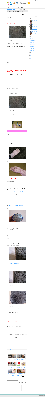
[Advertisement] (17, 55)
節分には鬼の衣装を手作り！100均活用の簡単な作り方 (14, 367)
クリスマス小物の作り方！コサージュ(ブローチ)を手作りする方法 (34, 34)
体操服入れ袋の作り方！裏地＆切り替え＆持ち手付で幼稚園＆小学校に (33, 44)
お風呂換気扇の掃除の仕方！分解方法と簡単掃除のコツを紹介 (33, 38)
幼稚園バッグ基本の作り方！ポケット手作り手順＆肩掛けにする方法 (34, 23)
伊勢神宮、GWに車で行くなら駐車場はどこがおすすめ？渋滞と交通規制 (34, 31)
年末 (9, 349)
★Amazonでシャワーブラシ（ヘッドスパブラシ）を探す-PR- (16, 191)
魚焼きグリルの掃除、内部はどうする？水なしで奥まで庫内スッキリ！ (34, 27)
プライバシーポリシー (18, 7)
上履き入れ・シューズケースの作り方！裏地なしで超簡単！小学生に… (33, 48)
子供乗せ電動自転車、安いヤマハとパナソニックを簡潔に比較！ (33, 42)
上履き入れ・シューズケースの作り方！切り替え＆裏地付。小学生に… (33, 50)
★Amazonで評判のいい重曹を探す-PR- (13, 263)
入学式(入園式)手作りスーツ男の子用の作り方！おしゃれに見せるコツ (34, 20)
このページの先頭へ (42, 395)
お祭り (30, 55)
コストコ (30, 56)
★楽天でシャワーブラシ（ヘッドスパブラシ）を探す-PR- (15, 205)
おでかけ (30, 54)
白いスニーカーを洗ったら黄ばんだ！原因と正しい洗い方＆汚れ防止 (34, 29)
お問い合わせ (9, 7)
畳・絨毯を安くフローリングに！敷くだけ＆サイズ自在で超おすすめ (33, 40)
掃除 (10, 349)
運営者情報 (22, 7)
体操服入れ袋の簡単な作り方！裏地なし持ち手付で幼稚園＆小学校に (33, 46)
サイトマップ (13, 7)
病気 (30, 58)
